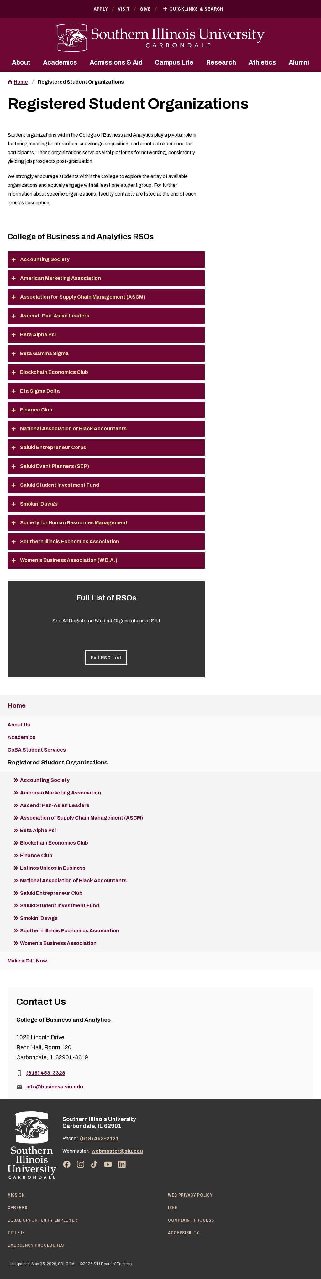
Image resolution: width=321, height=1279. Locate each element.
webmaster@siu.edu (117, 1151)
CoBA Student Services (37, 749)
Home (21, 82)
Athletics (262, 62)
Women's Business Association (58, 943)
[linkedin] (122, 1164)
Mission (16, 1195)
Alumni (299, 62)
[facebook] (66, 1164)
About (21, 62)
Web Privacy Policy (190, 1195)
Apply (101, 8)
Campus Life (174, 62)
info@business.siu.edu (54, 1086)
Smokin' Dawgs (39, 503)
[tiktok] (94, 1164)
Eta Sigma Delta (40, 391)
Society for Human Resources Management (74, 522)
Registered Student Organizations (81, 82)
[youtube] (108, 1164)
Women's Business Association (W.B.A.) (68, 560)
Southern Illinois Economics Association (69, 541)
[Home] (32, 1145)
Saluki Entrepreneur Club (51, 893)
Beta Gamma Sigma (44, 353)
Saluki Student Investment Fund (59, 485)
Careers (18, 1207)
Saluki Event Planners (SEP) (54, 466)
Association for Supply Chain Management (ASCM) (82, 297)
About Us (19, 724)
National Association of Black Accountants (73, 428)
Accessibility (183, 1232)
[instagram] (80, 1164)
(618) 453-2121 (99, 1138)
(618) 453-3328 (45, 1073)
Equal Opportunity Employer (42, 1220)
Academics (60, 62)
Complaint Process (191, 1220)
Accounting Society (45, 259)
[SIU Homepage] (160, 38)
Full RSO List (106, 657)
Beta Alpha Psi (38, 334)
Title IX (16, 1232)
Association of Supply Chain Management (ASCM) (81, 817)
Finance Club (36, 409)
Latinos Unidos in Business (53, 868)
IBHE (172, 1207)
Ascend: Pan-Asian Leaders (54, 315)
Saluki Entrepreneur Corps (53, 447)
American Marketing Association (60, 278)
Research (221, 62)
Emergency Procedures (36, 1245)
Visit (124, 8)
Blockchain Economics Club (54, 372)
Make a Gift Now (27, 960)
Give (145, 8)
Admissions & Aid (116, 62)
